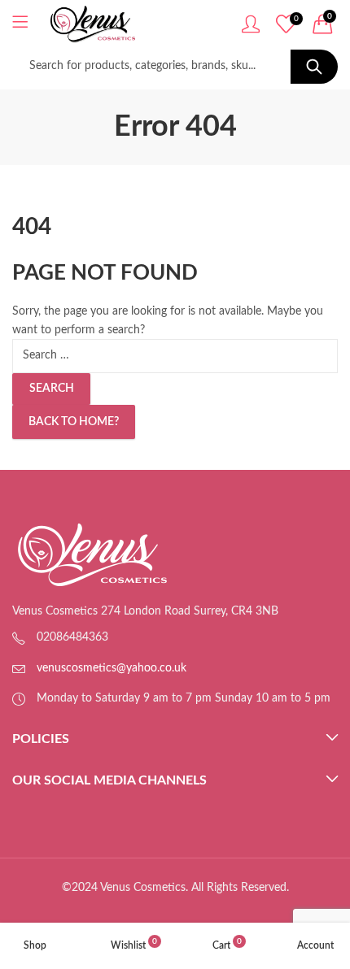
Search (314, 67)
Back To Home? (73, 422)
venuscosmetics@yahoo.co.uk (111, 668)
